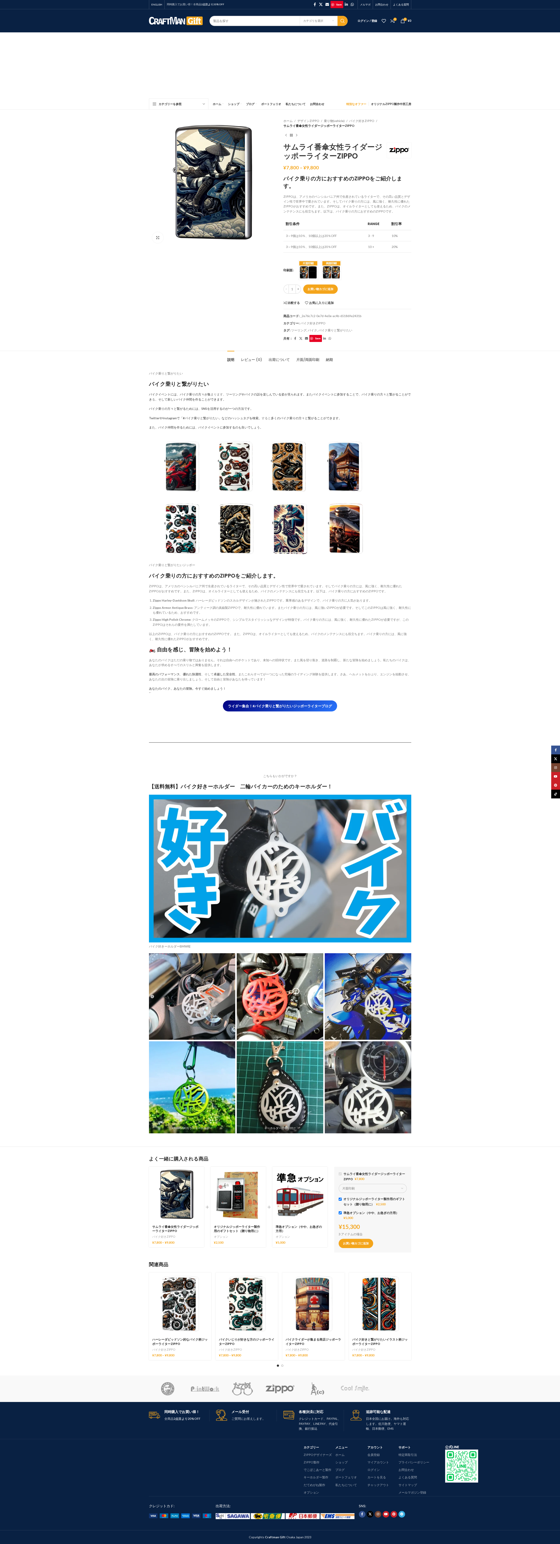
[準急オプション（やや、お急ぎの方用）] (300, 1194)
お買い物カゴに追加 (320, 289)
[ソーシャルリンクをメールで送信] (327, 4)
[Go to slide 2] (282, 1366)
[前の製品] (286, 135)
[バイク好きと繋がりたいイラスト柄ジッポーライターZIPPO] (380, 1304)
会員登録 (373, 1455)
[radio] (308, 270)
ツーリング (299, 330)
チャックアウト (378, 1485)
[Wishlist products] (383, 21)
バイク (312, 330)
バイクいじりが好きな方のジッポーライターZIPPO (246, 1341)
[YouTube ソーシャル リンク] (386, 1514)
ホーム (288, 121)
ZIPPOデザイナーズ (318, 1455)
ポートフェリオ (346, 1477)
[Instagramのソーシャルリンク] (378, 1514)
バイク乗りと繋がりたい (335, 330)
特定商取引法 (407, 1455)
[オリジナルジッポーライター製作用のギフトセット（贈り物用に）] (238, 1194)
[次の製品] (296, 135)
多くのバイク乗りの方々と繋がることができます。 (306, 418)
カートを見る (376, 1477)
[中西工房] (167, 1389)
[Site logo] (176, 20)
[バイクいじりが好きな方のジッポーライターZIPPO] (247, 1304)
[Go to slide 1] (278, 1366)
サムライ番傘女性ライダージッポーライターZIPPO (175, 1228)
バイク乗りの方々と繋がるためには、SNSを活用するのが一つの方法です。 (201, 408)
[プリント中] (205, 1389)
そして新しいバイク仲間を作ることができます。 (192, 399)
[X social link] (321, 4)
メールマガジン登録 (412, 1492)
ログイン (373, 1470)
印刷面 (288, 270)
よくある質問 (407, 1477)
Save (339, 4)
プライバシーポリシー (413, 1462)
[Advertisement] (280, 65)
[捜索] (343, 21)
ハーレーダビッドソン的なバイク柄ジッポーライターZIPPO (180, 1341)
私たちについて (346, 1485)
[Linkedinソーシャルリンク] (346, 4)
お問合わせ (406, 1470)
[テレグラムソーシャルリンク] (401, 1514)
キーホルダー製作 (316, 1477)
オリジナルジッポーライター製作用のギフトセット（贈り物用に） (237, 1228)
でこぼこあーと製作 (317, 1470)
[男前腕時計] (317, 1389)
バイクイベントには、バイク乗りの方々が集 (180, 394)
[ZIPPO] (280, 1389)
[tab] (230, 357)
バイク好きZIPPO (361, 121)
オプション (221, 1236)
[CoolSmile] (355, 1389)
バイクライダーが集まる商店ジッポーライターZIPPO (313, 1341)
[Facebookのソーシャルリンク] (315, 4)
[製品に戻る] (291, 135)
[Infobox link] (246, 1415)
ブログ (340, 1470)
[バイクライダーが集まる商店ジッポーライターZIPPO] (313, 1304)
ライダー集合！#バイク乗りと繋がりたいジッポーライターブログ (280, 706)
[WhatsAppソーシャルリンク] (352, 4)
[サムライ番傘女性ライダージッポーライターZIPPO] (176, 1194)
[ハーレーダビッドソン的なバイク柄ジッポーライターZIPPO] (180, 1304)
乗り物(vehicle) (334, 121)
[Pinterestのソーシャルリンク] (394, 1514)
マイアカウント (378, 1462)
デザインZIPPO (308, 121)
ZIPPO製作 (311, 1462)
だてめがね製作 (314, 1485)
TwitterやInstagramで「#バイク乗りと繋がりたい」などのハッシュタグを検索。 (205, 418)
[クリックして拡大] (157, 237)
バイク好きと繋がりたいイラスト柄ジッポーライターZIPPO (380, 1341)
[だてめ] (242, 1389)
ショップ (341, 1462)
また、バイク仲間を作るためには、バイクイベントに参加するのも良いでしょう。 (206, 427)
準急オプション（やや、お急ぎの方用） (299, 1228)
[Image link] (461, 1466)
